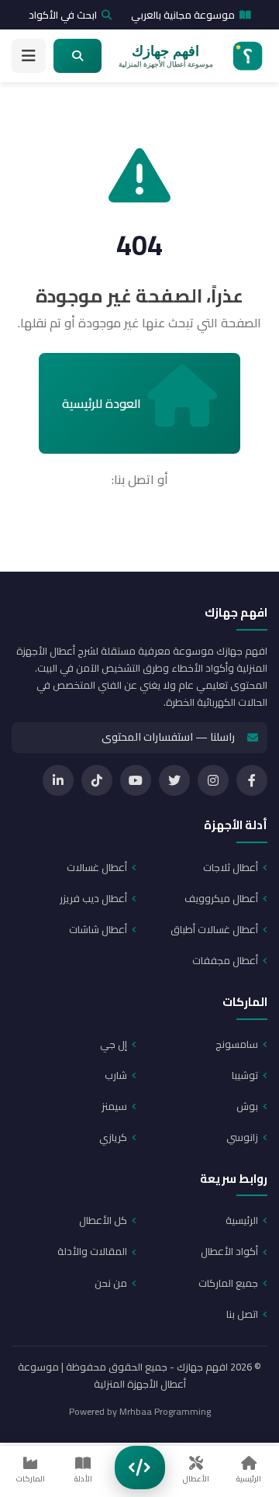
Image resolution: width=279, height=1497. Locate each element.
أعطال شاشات (98, 929)
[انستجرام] (213, 780)
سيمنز (114, 1106)
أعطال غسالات (97, 867)
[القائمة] (29, 56)
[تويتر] (174, 780)
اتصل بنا (242, 1314)
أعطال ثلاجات (230, 867)
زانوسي (242, 1137)
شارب (116, 1075)
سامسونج (236, 1044)
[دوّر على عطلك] (77, 56)
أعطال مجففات (225, 960)
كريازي (113, 1137)
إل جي (113, 1044)
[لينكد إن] (58, 780)
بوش (247, 1106)
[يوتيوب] (135, 780)
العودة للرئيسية (101, 403)
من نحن (111, 1283)
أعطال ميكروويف (221, 898)
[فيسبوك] (251, 780)
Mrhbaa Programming (165, 1411)
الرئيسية (242, 1220)
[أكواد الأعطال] (140, 1467)
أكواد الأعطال (229, 1251)
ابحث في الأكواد (63, 14)
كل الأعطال (103, 1220)
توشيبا (245, 1075)
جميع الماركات (228, 1283)
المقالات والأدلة (92, 1251)
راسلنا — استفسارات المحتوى (168, 737)
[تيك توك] (96, 780)
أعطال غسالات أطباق (214, 929)
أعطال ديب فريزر (93, 898)
